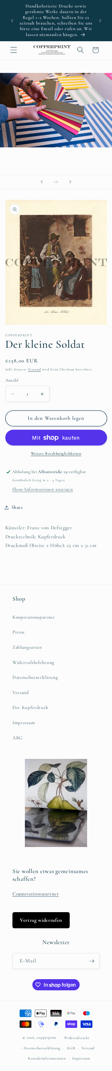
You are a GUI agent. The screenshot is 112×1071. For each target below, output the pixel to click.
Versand (34, 369)
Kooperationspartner (33, 617)
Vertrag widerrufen (41, 920)
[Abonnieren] (91, 961)
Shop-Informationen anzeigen (42, 489)
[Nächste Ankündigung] (100, 20)
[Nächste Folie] (70, 182)
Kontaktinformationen (47, 1058)
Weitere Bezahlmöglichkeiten (56, 453)
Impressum (23, 722)
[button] (13, 50)
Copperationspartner (35, 894)
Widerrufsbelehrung (33, 662)
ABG (17, 738)
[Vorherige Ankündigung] (12, 20)
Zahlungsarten (27, 647)
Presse (18, 632)
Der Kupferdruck (30, 707)
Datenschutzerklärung (35, 677)
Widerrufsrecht (77, 1038)
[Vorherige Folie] (42, 182)
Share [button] (17, 507)
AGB (71, 1048)
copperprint (46, 1038)
